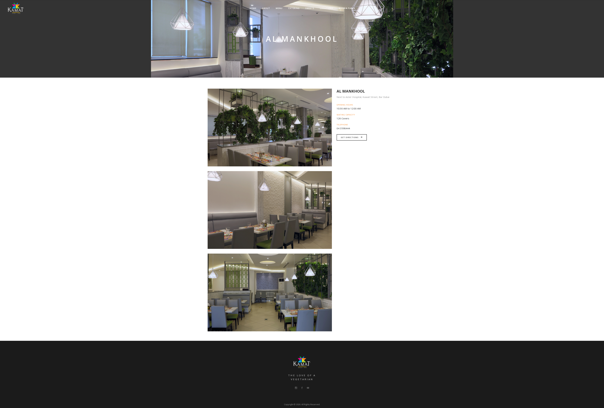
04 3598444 (343, 128)
